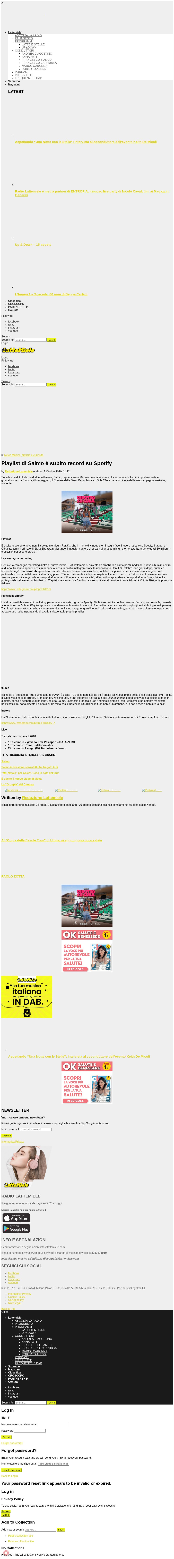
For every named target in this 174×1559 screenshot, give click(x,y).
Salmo (5, 761)
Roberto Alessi (34, 68)
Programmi (24, 41)
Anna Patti (30, 56)
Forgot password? (12, 1443)
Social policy (16, 1300)
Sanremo (14, 81)
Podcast (22, 72)
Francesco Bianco (36, 59)
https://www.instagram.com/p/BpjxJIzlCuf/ (26, 589)
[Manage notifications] (6, 1553)
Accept (6, 1511)
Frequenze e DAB (28, 78)
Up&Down (29, 47)
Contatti (13, 310)
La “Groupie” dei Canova (17, 784)
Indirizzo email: (10, 1129)
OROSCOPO (16, 304)
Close (4, 1311)
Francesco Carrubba (39, 62)
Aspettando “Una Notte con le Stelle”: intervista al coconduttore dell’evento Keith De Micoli (86, 142)
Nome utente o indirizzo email (19, 1424)
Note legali (14, 1303)
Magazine (14, 84)
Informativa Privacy (12, 1141)
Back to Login (9, 1476)
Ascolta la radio (28, 35)
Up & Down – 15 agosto (33, 244)
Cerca (52, 340)
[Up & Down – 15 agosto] (94, 220)
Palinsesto (24, 38)
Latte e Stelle (33, 44)
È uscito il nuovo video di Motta (21, 778)
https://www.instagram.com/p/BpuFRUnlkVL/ (28, 723)
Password (7, 1430)
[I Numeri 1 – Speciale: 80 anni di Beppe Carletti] (94, 269)
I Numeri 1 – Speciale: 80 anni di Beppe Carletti (51, 294)
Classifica (14, 300)
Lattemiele (14, 32)
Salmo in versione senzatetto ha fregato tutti (29, 767)
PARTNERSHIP (18, 307)
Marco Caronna (34, 65)
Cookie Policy (16, 1296)
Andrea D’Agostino (37, 53)
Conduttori (24, 50)
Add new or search (13, 1529)
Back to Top (8, 1308)
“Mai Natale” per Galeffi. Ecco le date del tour (30, 773)
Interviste (23, 75)
